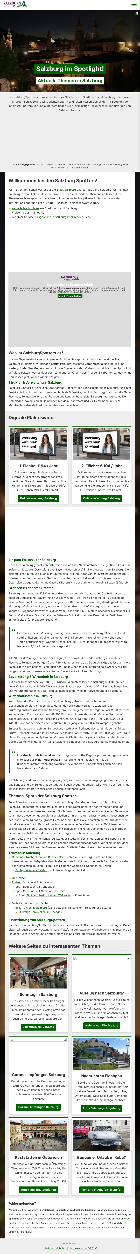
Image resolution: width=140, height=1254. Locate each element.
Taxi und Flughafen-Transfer (101, 1189)
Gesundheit (19, 878)
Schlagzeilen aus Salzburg (32, 870)
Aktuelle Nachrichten (25, 208)
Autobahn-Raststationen (38, 1189)
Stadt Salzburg (66, 189)
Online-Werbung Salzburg (38, 498)
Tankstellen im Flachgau (46, 912)
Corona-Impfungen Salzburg (38, 1107)
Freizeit (17, 882)
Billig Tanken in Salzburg (31, 907)
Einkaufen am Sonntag (38, 1027)
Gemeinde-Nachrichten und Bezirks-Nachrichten (43, 857)
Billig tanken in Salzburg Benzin (55, 217)
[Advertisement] (70, 136)
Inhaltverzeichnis (53, 1248)
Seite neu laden (80, 167)
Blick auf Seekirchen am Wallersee (48, 895)
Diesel (87, 217)
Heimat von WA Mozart (101, 1025)
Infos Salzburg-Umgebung (101, 1108)
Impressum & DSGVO (83, 1248)
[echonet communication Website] (70, 1244)
